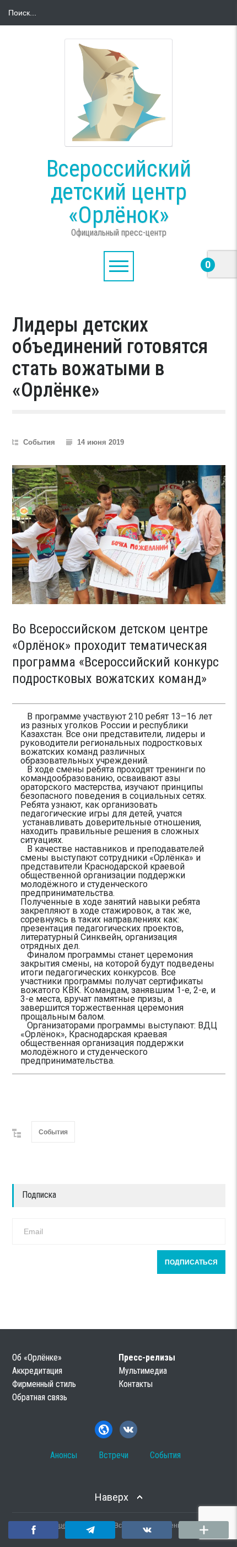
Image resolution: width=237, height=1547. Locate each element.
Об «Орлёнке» (37, 1357)
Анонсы (63, 1455)
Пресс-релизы (146, 1357)
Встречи (113, 1455)
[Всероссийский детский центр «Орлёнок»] (118, 92)
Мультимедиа (142, 1370)
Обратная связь (39, 1397)
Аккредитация (37, 1370)
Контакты (135, 1384)
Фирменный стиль (44, 1384)
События (39, 442)
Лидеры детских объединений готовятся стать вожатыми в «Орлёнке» (110, 357)
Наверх (111, 1497)
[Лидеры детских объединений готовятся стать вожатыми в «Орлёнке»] (118, 534)
